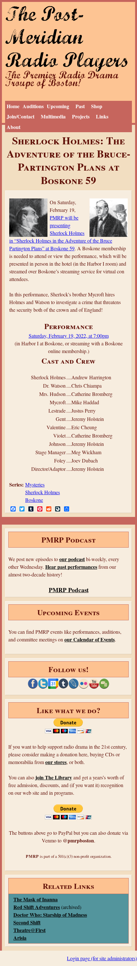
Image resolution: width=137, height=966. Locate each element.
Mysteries (35, 484)
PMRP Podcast (69, 589)
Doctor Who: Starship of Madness (50, 914)
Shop (96, 106)
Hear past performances (71, 566)
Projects (81, 116)
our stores (56, 762)
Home (13, 106)
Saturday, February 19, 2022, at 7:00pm (69, 335)
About (13, 127)
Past (80, 106)
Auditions (33, 106)
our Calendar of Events (89, 639)
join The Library (53, 777)
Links (102, 116)
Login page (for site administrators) (102, 958)
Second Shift (26, 922)
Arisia (19, 937)
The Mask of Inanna (35, 899)
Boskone (34, 499)
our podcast (72, 559)
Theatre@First (29, 930)
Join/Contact (20, 116)
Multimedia (53, 116)
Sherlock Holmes (42, 492)
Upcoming (58, 106)
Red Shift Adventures (36, 907)
